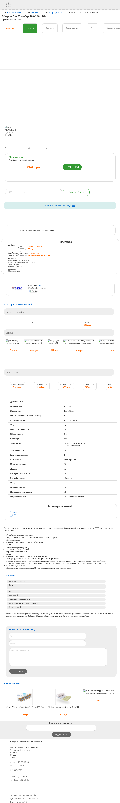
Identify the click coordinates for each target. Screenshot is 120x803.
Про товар (50, 28)
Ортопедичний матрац (19, 517)
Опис (93, 28)
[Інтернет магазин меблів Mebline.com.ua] (35, 4)
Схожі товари (12, 683)
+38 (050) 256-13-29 (19, 776)
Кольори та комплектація (60, 205)
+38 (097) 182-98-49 (19, 780)
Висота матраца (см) (15, 312)
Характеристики (72, 28)
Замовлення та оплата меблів (24, 795)
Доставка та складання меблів (24, 799)
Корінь (13, 514)
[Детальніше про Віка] (18, 288)
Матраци (13, 512)
